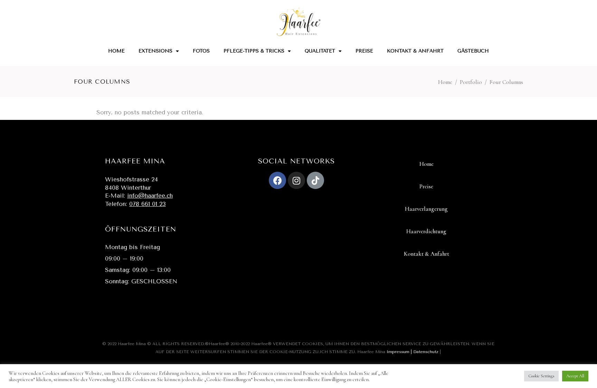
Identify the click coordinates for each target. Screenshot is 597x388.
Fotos (201, 51)
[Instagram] (296, 180)
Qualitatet (320, 51)
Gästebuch (473, 51)
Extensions (155, 51)
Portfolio (471, 82)
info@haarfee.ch (150, 195)
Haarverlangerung (426, 208)
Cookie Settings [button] (541, 376)
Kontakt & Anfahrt (415, 51)
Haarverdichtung (426, 231)
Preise (364, 51)
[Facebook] (277, 180)
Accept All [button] (575, 376)
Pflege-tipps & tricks (254, 51)
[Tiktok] (315, 180)
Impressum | (400, 351)
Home (116, 51)
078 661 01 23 (147, 203)
